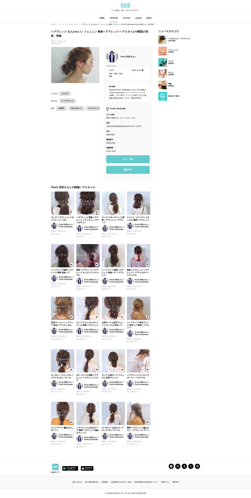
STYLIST (126, 18)
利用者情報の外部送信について (146, 482)
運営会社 (175, 482)
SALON (138, 18)
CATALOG (114, 18)
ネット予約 (128, 159)
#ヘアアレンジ (94, 108)
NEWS (149, 18)
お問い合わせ (77, 482)
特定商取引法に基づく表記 (121, 482)
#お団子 (61, 108)
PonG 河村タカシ (128, 56)
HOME (102, 18)
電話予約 (128, 170)
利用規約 (104, 482)
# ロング (65, 93)
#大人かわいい (76, 108)
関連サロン (165, 482)
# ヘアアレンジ (67, 101)
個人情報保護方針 (92, 482)
